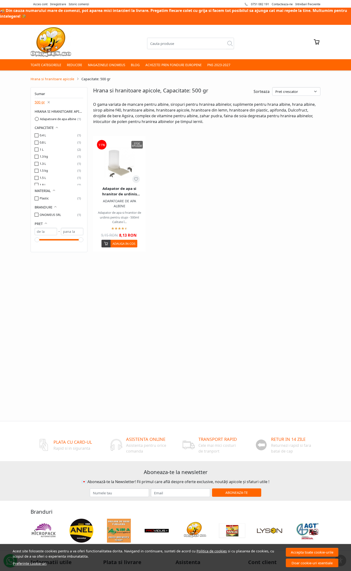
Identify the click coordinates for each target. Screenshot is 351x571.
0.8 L (43, 142)
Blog (135, 65)
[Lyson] (270, 539)
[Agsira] (119, 539)
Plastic (44, 198)
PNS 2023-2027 (218, 65)
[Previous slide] (35, 530)
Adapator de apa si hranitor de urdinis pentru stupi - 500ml (119, 191)
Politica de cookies (212, 551)
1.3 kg (44, 156)
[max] (72, 231)
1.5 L (43, 178)
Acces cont (40, 4)
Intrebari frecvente (307, 4)
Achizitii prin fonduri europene (173, 65)
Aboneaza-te (236, 492)
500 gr (40, 102)
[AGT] (307, 539)
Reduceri (74, 65)
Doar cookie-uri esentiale (312, 562)
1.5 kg (44, 170)
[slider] (37, 239)
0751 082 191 (259, 4)
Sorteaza (262, 91)
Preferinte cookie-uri (30, 563)
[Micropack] (44, 539)
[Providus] (157, 539)
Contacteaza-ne (282, 4)
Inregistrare (58, 4)
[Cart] (316, 42)
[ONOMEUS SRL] (194, 539)
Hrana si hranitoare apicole (52, 79)
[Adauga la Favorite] (136, 179)
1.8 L (43, 185)
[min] (46, 231)
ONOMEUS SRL (50, 215)
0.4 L (43, 135)
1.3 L (43, 163)
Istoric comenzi (79, 4)
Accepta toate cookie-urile (312, 552)
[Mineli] (232, 539)
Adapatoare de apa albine (58, 119)
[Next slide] (315, 530)
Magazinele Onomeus (106, 65)
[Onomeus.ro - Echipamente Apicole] (51, 42)
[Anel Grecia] (81, 539)
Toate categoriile (46, 65)
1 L (42, 149)
